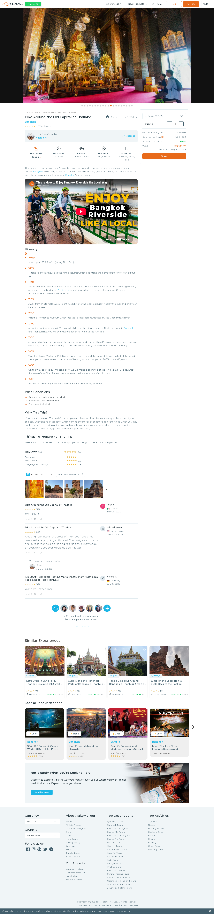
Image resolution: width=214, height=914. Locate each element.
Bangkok (38, 171)
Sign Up (191, 4)
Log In (173, 4)
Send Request (41, 792)
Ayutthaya (63, 290)
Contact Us (33, 4)
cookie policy (123, 911)
